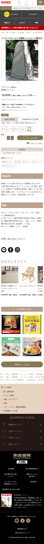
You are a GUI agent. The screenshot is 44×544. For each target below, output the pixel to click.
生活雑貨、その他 (10, 411)
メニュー (40, 4)
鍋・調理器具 (9, 391)
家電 (5, 403)
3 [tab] (25, 82)
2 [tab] (22, 82)
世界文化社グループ (22, 533)
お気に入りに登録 (36, 143)
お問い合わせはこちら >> (13, 238)
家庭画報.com (22, 529)
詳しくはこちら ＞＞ (20, 100)
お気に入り (26, 4)
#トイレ (26, 162)
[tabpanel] (22, 60)
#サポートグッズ (8, 166)
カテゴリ (4, 8)
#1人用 (17, 162)
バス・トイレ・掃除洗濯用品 (15, 407)
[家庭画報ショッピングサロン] (6, 2)
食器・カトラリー (10, 399)
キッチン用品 (9, 395)
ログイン (19, 4)
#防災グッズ (7, 162)
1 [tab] (18, 82)
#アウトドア (37, 162)
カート (33, 4)
